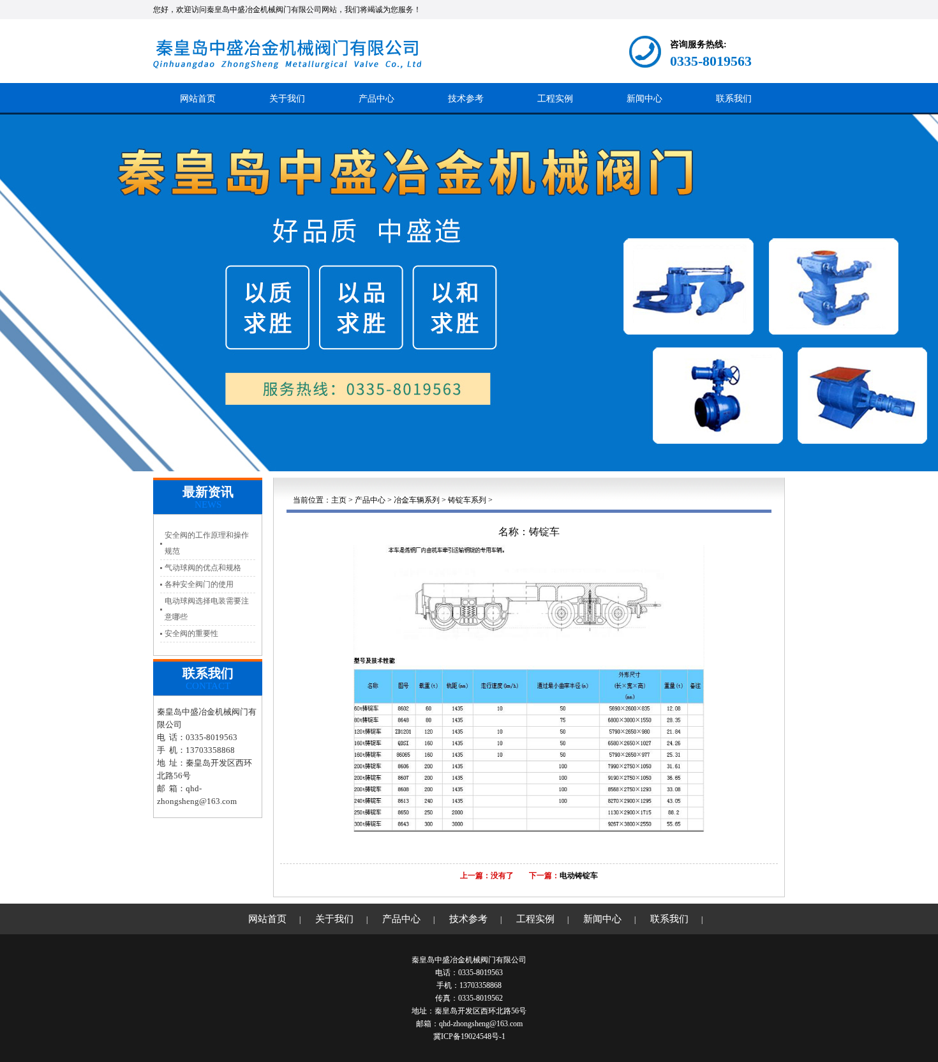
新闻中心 (644, 98)
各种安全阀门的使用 (199, 584)
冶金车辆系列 (417, 500)
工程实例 (555, 98)
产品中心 (376, 98)
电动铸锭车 (579, 875)
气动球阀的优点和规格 (203, 567)
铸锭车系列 (467, 500)
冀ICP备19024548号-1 (469, 1036)
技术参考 (466, 98)
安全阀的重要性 (191, 633)
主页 (338, 500)
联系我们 (734, 98)
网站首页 (198, 98)
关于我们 (287, 98)
